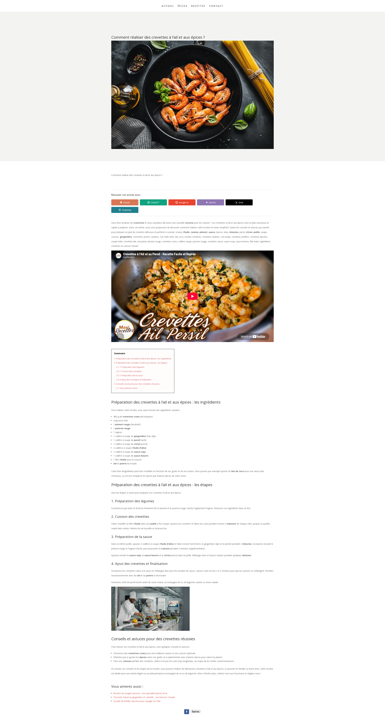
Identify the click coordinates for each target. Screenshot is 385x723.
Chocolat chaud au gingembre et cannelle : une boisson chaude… (145, 697)
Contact (216, 6)
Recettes (198, 6)
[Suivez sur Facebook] (186, 711)
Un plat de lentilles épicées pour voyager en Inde (136, 701)
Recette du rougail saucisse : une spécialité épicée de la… (141, 693)
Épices (183, 6)
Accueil (168, 6)
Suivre (195, 711)
